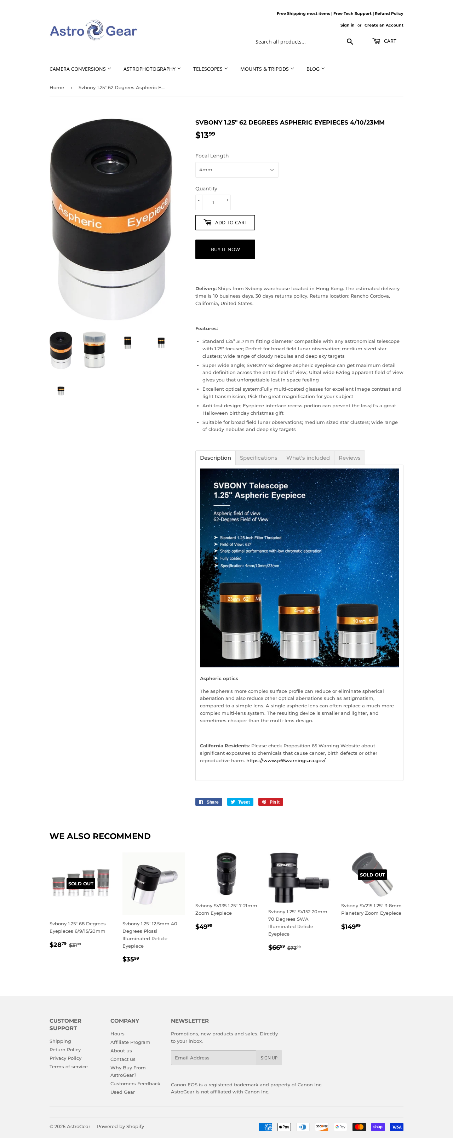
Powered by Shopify (120, 1126)
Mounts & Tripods (265, 68)
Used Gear (122, 1092)
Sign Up (269, 1058)
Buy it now (225, 249)
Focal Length (212, 156)
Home (57, 87)
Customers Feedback (135, 1083)
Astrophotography (150, 68)
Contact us (123, 1059)
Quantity (206, 188)
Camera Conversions (78, 68)
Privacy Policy (65, 1058)
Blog (313, 68)
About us (121, 1050)
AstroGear (78, 1126)
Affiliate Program (130, 1042)
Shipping (60, 1041)
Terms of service (69, 1066)
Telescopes (208, 68)
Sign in (347, 25)
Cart (389, 41)
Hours (117, 1033)
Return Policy (65, 1049)
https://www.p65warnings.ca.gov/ (286, 760)
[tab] (215, 457)
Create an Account (384, 25)
